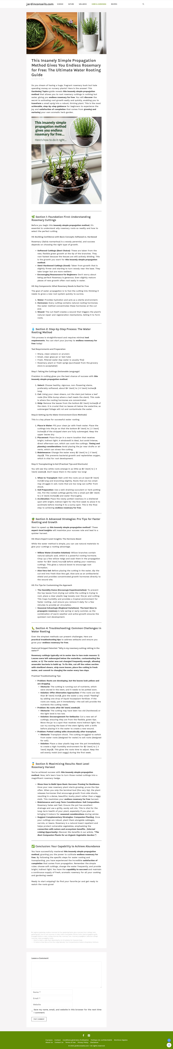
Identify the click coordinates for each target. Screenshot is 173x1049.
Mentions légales (120, 1040)
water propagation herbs (45, 938)
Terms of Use (70, 1042)
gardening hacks (68, 932)
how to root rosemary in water (50, 934)
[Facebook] (83, 1035)
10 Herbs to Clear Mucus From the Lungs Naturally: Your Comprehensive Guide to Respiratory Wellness (66, 942)
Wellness (83, 4)
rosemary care (66, 936)
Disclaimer (94, 1042)
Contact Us (59, 1042)
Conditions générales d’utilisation (76, 1040)
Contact (57, 1040)
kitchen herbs (77, 934)
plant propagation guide (90, 934)
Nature (71, 4)
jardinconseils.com (40, 4)
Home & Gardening (99, 4)
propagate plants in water (39, 936)
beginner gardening (39, 932)
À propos (49, 1040)
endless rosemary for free (54, 932)
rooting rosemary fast (54, 936)
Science (60, 4)
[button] (143, 4)
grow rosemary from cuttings (83, 932)
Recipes (114, 4)
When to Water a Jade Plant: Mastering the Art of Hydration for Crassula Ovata (58, 940)
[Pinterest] (88, 1035)
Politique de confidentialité (101, 1040)
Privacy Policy (83, 1042)
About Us (49, 1042)
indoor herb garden (67, 934)
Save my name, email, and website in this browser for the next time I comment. (67, 1011)
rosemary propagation (79, 936)
